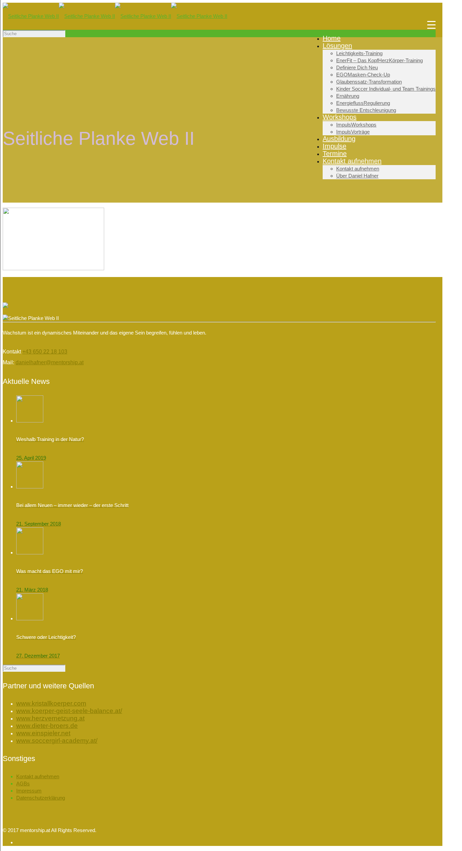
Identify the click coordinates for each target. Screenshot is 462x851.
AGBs (23, 783)
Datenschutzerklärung (40, 798)
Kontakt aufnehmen (37, 776)
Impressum (29, 791)
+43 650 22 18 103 (44, 351)
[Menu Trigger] (431, 24)
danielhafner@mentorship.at (50, 362)
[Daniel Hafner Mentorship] (115, 16)
